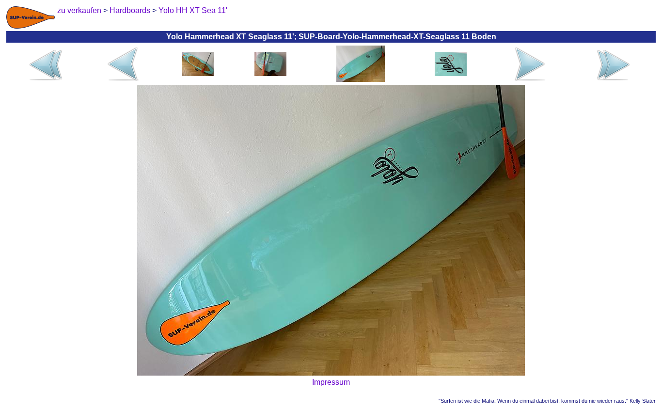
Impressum (331, 382)
